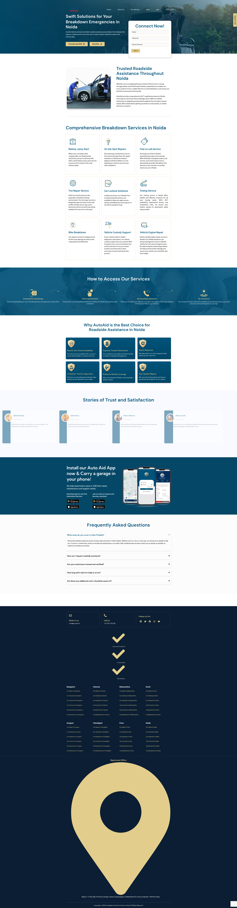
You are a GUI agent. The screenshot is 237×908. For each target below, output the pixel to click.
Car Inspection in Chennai (100, 700)
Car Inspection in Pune (125, 736)
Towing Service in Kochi (152, 710)
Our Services (135, 9)
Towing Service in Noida (152, 746)
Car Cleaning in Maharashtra (127, 695)
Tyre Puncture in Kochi (152, 705)
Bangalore (71, 687)
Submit (135, 51)
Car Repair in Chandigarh (100, 727)
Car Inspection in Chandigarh (101, 736)
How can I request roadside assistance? (83, 556)
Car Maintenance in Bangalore (75, 714)
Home (109, 9)
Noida (148, 723)
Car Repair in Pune (124, 727)
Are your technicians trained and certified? (85, 564)
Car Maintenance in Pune (126, 751)
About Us (121, 9)
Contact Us (169, 9)
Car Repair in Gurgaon (73, 727)
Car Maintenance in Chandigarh (102, 751)
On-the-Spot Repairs (115, 149)
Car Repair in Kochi (151, 691)
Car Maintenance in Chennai (101, 714)
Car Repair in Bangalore (73, 691)
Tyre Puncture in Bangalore (74, 705)
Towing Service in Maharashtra (128, 710)
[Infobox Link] (83, 619)
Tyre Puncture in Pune (125, 741)
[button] (118, 535)
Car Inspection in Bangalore (74, 700)
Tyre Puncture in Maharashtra (128, 705)
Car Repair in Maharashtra (127, 691)
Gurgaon (70, 723)
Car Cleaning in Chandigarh (101, 732)
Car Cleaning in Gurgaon (74, 732)
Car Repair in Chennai (99, 691)
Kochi (148, 687)
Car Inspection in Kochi (152, 700)
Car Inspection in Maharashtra (128, 700)
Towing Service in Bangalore (75, 710)
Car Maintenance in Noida (153, 751)
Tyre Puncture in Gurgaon (74, 741)
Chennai (96, 687)
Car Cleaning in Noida (152, 732)
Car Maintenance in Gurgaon (75, 751)
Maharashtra (124, 687)
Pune (121, 723)
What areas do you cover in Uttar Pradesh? (85, 535)
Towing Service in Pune (125, 746)
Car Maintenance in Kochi (153, 714)
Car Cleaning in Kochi (152, 695)
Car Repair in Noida (151, 727)
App (157, 9)
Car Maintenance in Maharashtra (128, 714)
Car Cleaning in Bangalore (74, 695)
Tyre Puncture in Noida (152, 741)
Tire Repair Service (78, 190)
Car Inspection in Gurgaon (74, 736)
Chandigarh (97, 723)
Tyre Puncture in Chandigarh (101, 741)
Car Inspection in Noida (152, 736)
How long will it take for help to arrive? (84, 572)
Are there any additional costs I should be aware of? (89, 581)
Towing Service (148, 190)
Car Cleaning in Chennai (100, 695)
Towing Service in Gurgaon (74, 746)
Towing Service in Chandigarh (101, 746)
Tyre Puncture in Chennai (100, 705)
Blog (148, 9)
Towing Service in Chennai (100, 710)
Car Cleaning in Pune (125, 732)
